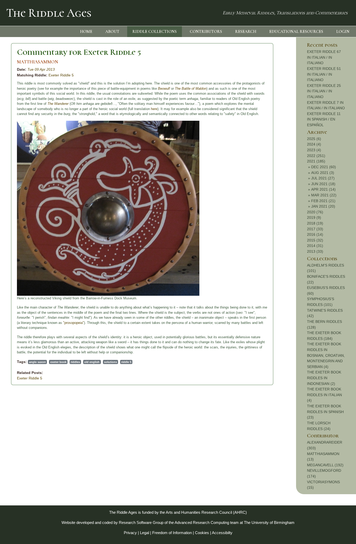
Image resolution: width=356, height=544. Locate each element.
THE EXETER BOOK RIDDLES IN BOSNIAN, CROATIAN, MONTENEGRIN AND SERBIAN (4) (326, 355)
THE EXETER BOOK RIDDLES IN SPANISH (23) (325, 411)
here (154, 109)
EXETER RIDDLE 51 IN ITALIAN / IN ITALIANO (324, 74)
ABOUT (112, 31)
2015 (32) (315, 240)
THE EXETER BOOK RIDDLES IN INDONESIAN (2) (324, 377)
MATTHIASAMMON (37, 62)
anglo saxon (37, 362)
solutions (110, 362)
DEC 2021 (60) (323, 167)
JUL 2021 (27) (323, 178)
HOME (86, 31)
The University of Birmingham (269, 522)
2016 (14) (315, 234)
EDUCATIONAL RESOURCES (296, 31)
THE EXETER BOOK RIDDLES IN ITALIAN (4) (324, 394)
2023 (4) (314, 150)
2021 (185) (316, 161)
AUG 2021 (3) (322, 173)
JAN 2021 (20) (323, 206)
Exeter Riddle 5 (61, 75)
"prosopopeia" (73, 323)
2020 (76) (315, 212)
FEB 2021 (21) (323, 201)
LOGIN (342, 31)
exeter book (58, 362)
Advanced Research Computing (202, 522)
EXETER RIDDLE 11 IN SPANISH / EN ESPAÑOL (324, 119)
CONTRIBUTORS (206, 31)
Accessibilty (222, 532)
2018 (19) (315, 223)
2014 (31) (315, 246)
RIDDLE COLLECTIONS (154, 31)
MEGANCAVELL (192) (325, 465)
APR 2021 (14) (323, 189)
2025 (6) (314, 139)
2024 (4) (314, 144)
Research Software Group (141, 522)
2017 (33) (315, 229)
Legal (144, 532)
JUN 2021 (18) (323, 184)
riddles (75, 362)
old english (92, 362)
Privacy (130, 532)
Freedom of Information (172, 532)
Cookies (202, 532)
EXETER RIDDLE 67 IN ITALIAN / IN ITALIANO (324, 57)
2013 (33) (315, 251)
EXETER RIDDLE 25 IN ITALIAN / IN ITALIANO (324, 91)
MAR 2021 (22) (323, 195)
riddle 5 (126, 362)
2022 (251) (316, 156)
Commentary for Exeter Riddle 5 (79, 52)
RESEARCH (245, 31)
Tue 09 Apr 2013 (41, 69)
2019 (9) (314, 217)
